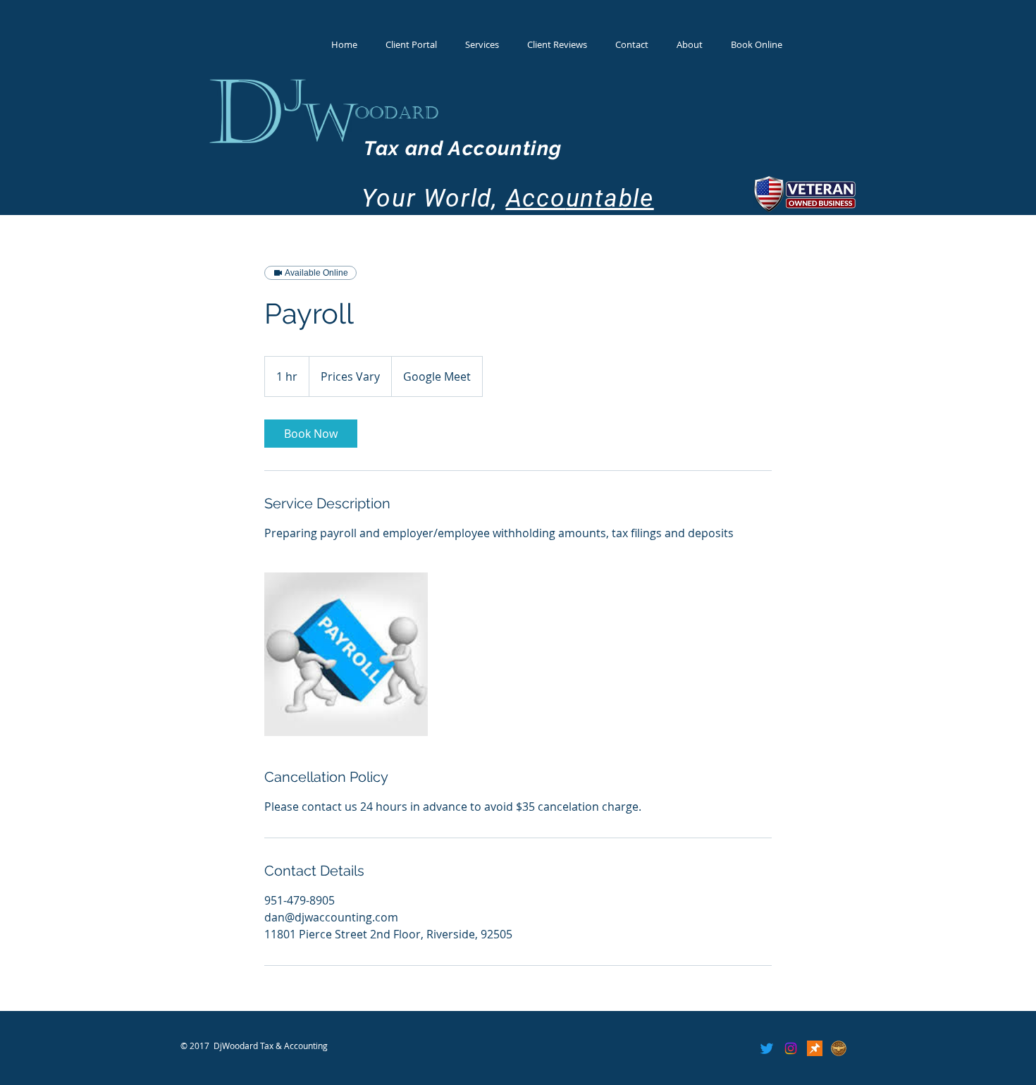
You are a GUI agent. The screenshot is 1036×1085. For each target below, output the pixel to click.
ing (546, 148)
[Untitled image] (346, 654)
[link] (310, 433)
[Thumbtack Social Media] (814, 1048)
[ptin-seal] (838, 1048)
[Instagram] (790, 1048)
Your (389, 198)
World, (494, 198)
